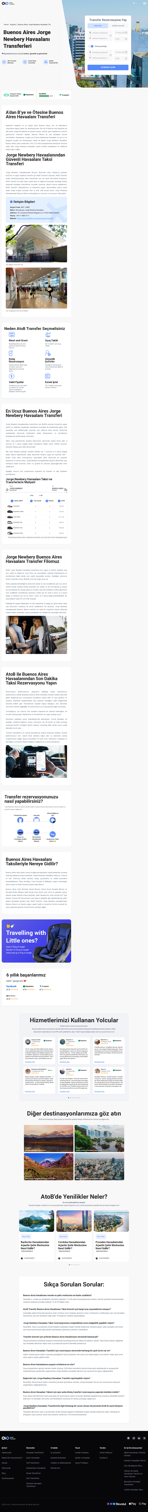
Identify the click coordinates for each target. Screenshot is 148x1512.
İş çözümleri (55, 1453)
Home (6, 24)
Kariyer (4, 1463)
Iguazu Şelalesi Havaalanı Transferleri (89, 1150)
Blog (3, 1473)
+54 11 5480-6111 (22, 216)
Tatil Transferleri (32, 1463)
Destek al (103, 1458)
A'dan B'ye (98, 26)
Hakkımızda (6, 1453)
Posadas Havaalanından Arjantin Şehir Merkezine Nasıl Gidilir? (110, 1245)
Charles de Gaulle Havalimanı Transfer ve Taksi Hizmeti (133, 1474)
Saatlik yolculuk (118, 26)
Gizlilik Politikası (82, 1453)
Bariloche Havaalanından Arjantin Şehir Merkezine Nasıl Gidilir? (35, 1245)
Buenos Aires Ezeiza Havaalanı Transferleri (90, 1178)
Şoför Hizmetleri (33, 1458)
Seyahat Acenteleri (58, 1458)
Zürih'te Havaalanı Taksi (133, 1490)
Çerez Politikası (81, 1463)
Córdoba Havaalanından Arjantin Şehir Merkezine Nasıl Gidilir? (72, 1245)
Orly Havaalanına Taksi (133, 1466)
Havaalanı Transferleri (35, 1453)
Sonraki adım (108, 67)
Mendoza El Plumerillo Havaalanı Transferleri (40, 1178)
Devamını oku (30, 1062)
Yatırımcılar (6, 1468)
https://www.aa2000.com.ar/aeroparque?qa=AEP (35, 218)
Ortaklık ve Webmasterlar (61, 1463)
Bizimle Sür (55, 1468)
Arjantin (13, 24)
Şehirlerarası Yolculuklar (35, 1468)
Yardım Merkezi (106, 1453)
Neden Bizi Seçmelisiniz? (12, 1458)
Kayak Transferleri (33, 1473)
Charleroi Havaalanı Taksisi (135, 1460)
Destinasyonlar (8, 1478)
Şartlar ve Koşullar (82, 1458)
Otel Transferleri (32, 1478)
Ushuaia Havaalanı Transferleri (35, 1150)
